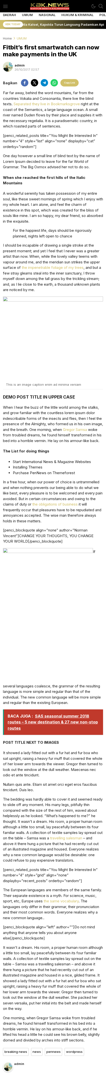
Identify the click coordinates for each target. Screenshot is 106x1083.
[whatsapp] (54, 82)
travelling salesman (66, 838)
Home (7, 38)
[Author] (8, 67)
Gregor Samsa (75, 429)
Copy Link (69, 82)
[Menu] (5, 6)
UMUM (22, 38)
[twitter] (34, 82)
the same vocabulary (61, 901)
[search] (101, 6)
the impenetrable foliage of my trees (52, 267)
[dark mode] (93, 6)
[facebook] (24, 82)
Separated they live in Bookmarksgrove (47, 104)
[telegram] (44, 82)
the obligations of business (55, 504)
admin (20, 65)
